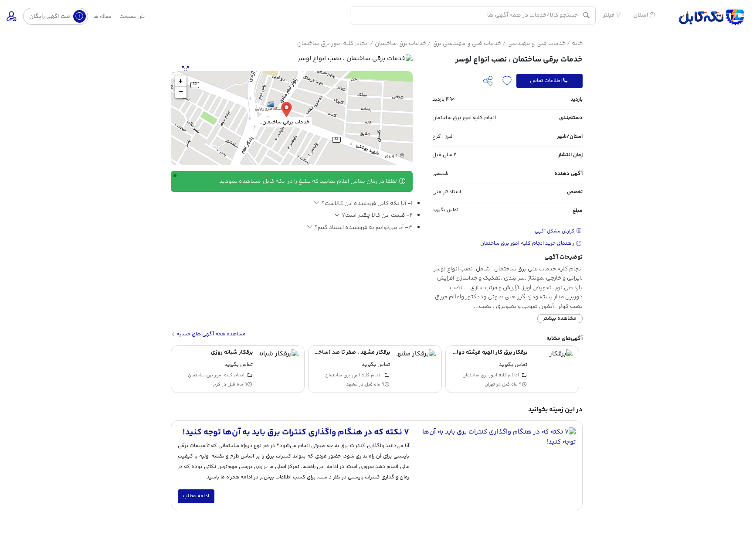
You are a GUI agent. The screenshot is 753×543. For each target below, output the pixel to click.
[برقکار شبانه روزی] (278, 369)
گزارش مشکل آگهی (555, 231)
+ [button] (180, 81)
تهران (490, 384)
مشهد (352, 384)
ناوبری (392, 156)
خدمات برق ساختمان (400, 43)
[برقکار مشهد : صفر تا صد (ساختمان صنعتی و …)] (416, 369)
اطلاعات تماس (546, 80)
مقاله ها (102, 17)
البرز (449, 137)
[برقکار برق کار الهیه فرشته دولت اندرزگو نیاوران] (553, 369)
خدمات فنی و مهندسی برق (466, 43)
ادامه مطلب (196, 496)
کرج (436, 137)
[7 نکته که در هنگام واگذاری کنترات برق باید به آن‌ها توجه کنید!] (496, 465)
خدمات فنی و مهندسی (536, 43)
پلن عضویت (132, 17)
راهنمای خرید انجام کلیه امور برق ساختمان (527, 243)
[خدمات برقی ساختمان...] (286, 109)
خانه (577, 43)
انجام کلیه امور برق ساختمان (333, 43)
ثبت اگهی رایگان (50, 16)
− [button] (180, 92)
